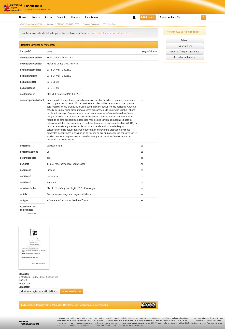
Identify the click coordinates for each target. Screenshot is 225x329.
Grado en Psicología (91, 24)
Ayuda (48, 17)
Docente (49, 24)
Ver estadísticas (72, 291)
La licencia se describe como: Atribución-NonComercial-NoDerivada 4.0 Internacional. (65, 305)
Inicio (24, 17)
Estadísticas (91, 17)
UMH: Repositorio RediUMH (31, 24)
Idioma (75, 17)
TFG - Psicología (109, 24)
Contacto (61, 17)
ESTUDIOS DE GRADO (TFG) (68, 24)
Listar (35, 17)
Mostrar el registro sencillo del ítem (39, 291)
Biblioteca (149, 17)
